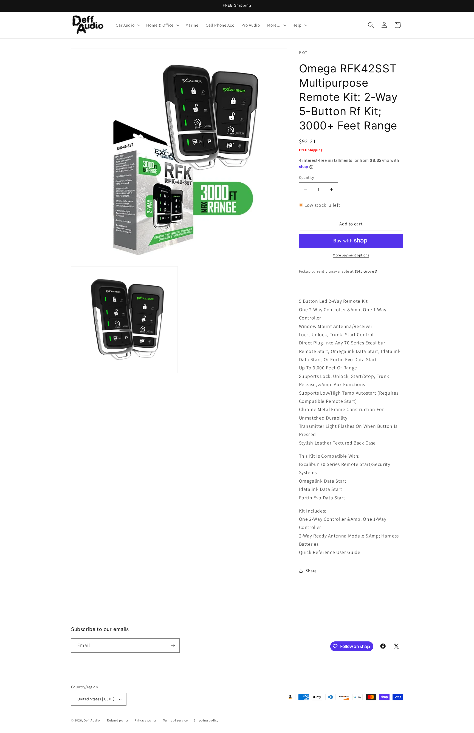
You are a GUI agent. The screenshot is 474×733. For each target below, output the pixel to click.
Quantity (306, 177)
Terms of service (175, 720)
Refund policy (118, 720)
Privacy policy (146, 720)
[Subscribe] (172, 645)
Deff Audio (92, 720)
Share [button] (311, 570)
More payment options (351, 255)
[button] (127, 25)
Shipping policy (206, 720)
